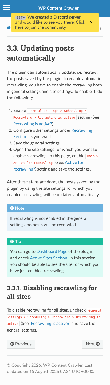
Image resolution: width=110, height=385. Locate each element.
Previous (23, 344)
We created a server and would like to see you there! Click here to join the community (50, 22)
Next (91, 344)
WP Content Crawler (58, 8)
